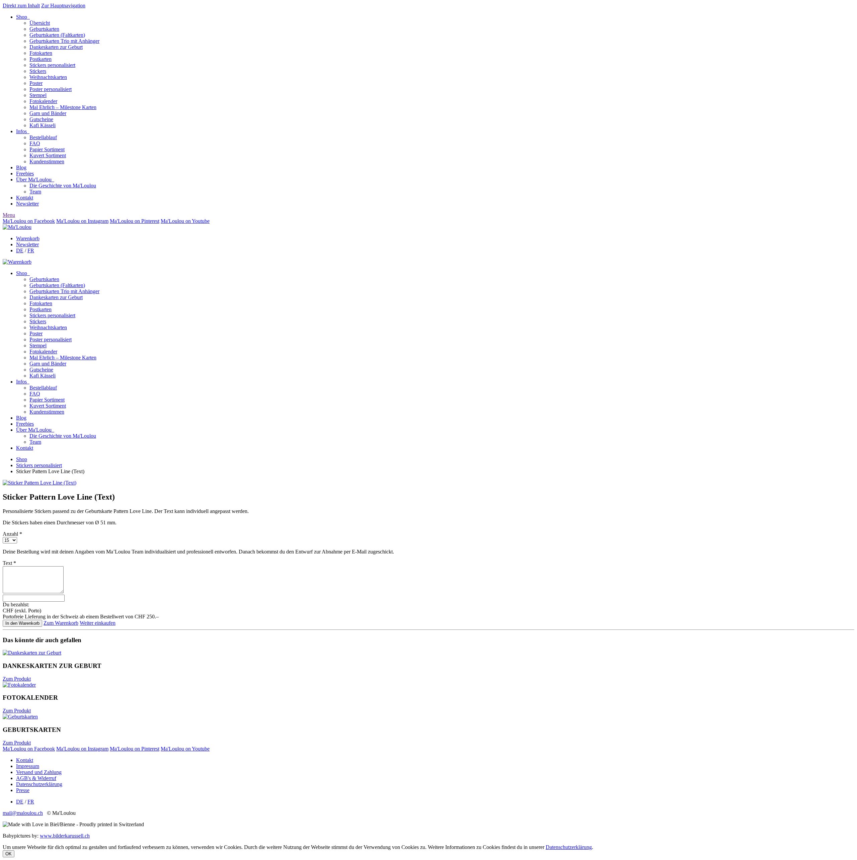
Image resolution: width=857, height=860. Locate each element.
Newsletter (27, 203)
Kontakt (24, 197)
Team (35, 191)
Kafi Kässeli (42, 125)
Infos (22, 131)
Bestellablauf (43, 137)
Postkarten (40, 59)
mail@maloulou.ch (23, 813)
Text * (9, 563)
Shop (23, 17)
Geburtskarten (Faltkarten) (57, 35)
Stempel (38, 95)
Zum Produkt (17, 679)
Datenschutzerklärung (39, 784)
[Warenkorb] (17, 262)
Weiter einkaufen (97, 623)
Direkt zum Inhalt (21, 5)
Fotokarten (40, 53)
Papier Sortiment (47, 149)
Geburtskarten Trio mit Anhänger (64, 41)
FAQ (34, 143)
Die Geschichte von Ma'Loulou (62, 185)
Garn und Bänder (47, 113)
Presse (22, 790)
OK (8, 853)
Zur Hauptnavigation (63, 5)
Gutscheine (41, 119)
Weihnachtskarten (48, 77)
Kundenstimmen (46, 161)
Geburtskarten (44, 29)
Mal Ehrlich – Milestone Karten (62, 107)
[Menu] (17, 227)
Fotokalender (43, 101)
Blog (21, 167)
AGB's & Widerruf (36, 778)
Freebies (25, 173)
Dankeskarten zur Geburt (56, 47)
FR (30, 250)
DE (19, 250)
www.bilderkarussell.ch (65, 836)
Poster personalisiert (50, 89)
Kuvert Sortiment (47, 155)
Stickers (37, 71)
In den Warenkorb (22, 623)
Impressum (27, 766)
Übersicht (39, 23)
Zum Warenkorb (61, 623)
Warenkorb (28, 238)
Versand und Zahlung (39, 772)
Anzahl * (12, 534)
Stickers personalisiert (52, 65)
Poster (36, 83)
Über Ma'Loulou (35, 179)
